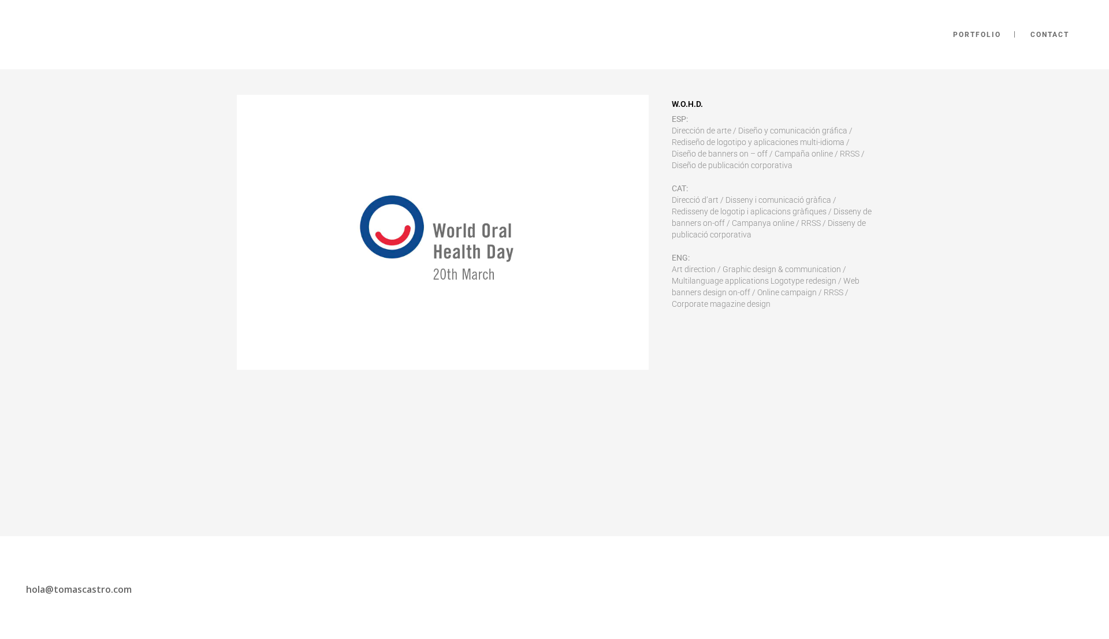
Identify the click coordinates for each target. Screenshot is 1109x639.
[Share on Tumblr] (733, 343)
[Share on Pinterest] (751, 343)
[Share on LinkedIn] (714, 343)
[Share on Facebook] (677, 343)
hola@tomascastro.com (79, 589)
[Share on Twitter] (696, 343)
